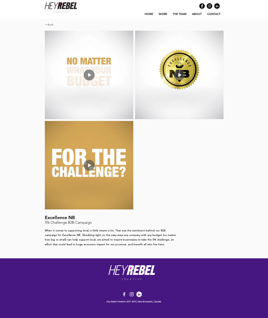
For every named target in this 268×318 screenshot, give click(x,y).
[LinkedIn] (217, 6)
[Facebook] (202, 6)
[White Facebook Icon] (124, 294)
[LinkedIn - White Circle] (139, 294)
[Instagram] (209, 6)
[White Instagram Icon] (131, 294)
